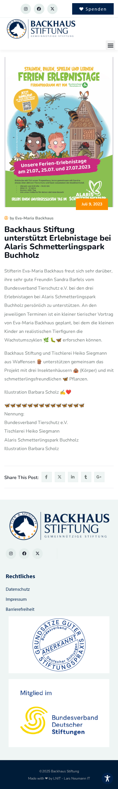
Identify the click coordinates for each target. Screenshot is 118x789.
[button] (110, 45)
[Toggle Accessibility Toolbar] (107, 778)
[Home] (40, 29)
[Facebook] (39, 9)
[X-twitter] (52, 9)
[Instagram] (26, 9)
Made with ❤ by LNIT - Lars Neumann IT (59, 778)
